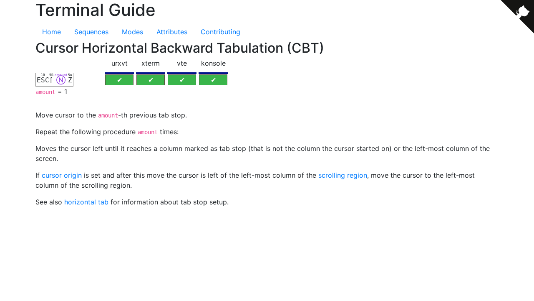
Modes (132, 32)
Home (51, 32)
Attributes (171, 32)
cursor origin (62, 175)
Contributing (220, 32)
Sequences (91, 32)
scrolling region (342, 175)
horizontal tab (86, 202)
